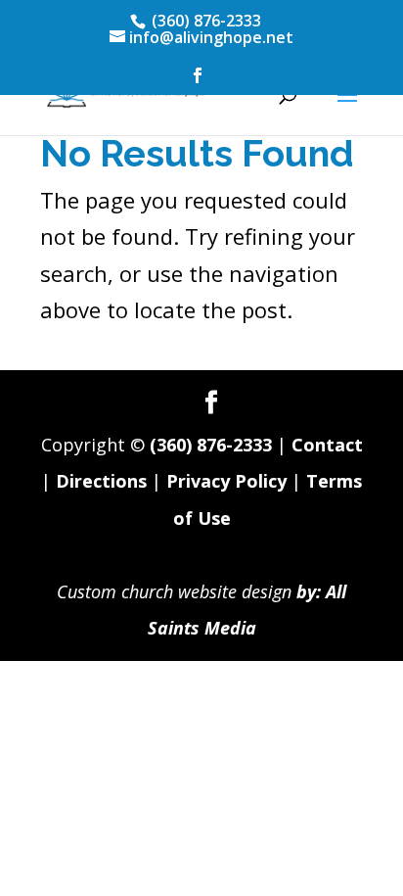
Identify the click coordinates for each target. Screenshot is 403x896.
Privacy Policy (226, 481)
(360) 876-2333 (211, 444)
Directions (101, 481)
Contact (327, 444)
